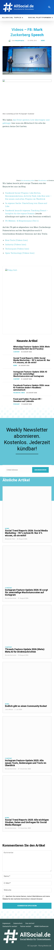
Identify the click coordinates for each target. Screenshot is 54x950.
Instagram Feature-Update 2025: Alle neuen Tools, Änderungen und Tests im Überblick (25, 763)
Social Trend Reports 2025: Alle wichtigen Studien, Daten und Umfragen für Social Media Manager (27, 822)
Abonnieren (40, 470)
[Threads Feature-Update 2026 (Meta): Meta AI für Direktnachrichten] (27, 624)
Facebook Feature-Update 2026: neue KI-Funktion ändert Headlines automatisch (31, 387)
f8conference (42, 180)
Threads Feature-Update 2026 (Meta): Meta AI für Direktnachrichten (25, 650)
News (43, 40)
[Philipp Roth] (10, 41)
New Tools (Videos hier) (16, 240)
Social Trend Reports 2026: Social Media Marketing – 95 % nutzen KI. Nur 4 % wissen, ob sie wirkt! (31, 360)
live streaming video (27, 180)
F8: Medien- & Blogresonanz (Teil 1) (22, 220)
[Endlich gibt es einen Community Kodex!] (27, 681)
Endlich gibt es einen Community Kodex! (26, 706)
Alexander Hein (10, 539)
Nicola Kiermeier (10, 598)
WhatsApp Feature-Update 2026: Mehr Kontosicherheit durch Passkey (31, 348)
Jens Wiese (9, 709)
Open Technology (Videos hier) (19, 253)
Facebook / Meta (19, 392)
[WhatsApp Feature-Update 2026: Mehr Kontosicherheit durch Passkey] (7, 349)
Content (16, 352)
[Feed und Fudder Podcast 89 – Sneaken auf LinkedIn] (7, 401)
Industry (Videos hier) (15, 244)
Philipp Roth (19, 40)
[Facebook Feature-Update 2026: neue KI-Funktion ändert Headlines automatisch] (7, 387)
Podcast (16, 404)
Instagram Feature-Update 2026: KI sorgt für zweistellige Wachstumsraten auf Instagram (30, 374)
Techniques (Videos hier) (17, 248)
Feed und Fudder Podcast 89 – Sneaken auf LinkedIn (27, 400)
